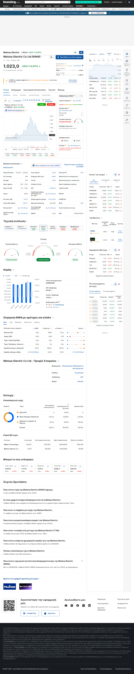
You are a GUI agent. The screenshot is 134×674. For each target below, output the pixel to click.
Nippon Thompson (27, 466)
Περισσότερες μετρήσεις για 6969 (73, 166)
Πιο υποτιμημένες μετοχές (97, 285)
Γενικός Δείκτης (94, 78)
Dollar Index (93, 95)
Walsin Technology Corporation (16, 444)
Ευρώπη (87, 9)
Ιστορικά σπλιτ (46, 95)
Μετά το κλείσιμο (44, 9)
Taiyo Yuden (9, 466)
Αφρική (114, 9)
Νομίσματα (93, 54)
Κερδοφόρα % (106, 181)
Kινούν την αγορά (97, 175)
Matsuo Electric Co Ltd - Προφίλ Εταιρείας (29, 360)
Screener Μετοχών (18, 9)
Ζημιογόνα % (116, 181)
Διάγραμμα (16, 90)
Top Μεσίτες (94, 218)
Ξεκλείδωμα (77, 65)
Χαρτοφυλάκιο (103, 603)
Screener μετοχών (67, 6)
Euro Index (92, 98)
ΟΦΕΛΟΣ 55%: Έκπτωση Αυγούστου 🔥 (88, 2)
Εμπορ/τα (109, 54)
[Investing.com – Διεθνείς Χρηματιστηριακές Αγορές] (11, 2)
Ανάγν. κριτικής (120, 231)
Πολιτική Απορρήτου (106, 669)
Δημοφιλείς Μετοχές (98, 250)
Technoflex (57, 466)
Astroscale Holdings (76, 466)
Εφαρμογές (102, 599)
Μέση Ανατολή (95, 9)
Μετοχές (117, 54)
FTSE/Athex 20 (94, 81)
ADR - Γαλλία (73, 9)
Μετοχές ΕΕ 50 (94, 91)
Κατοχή (8, 395)
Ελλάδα (27, 9)
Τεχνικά (51, 90)
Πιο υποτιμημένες (95, 291)
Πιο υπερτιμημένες (109, 291)
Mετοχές (7, 9)
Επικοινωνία (121, 608)
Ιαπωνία (80, 381)
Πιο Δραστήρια (94, 181)
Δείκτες (101, 54)
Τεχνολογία (79, 373)
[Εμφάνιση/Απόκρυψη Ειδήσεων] (43, 100)
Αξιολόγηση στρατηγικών (72, 81)
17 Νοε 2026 (52, 199)
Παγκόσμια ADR (63, 9)
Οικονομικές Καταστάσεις (34, 90)
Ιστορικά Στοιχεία (34, 95)
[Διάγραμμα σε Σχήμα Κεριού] (5, 101)
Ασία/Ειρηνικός (105, 9)
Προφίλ (15, 95)
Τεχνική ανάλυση (14, 221)
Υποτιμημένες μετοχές (123, 9)
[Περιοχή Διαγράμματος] (9, 101)
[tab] (9, 228)
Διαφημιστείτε (122, 603)
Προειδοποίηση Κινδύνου (123, 669)
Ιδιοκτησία (23, 95)
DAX (90, 85)
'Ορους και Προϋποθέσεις (88, 669)
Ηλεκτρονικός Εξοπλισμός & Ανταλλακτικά (72, 367)
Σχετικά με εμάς (123, 599)
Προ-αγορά (35, 9)
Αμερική (81, 9)
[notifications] (125, 2)
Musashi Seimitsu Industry (46, 466)
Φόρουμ (61, 90)
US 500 (91, 88)
